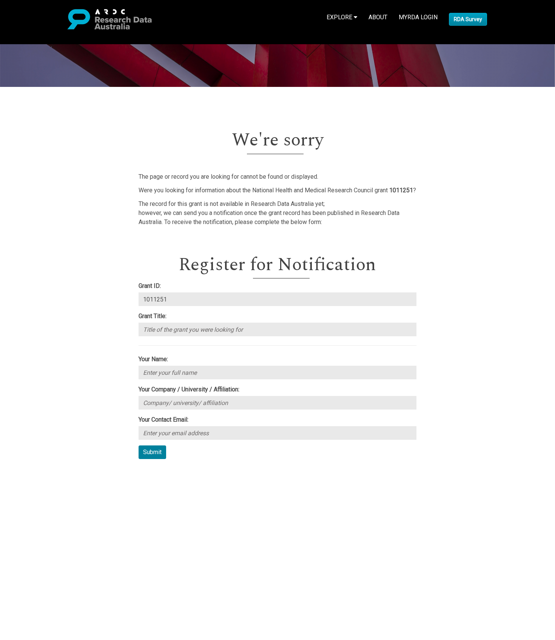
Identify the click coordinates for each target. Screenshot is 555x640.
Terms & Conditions (49, 531)
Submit (152, 452)
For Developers (44, 508)
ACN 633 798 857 (23, 563)
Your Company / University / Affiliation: (189, 389)
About (377, 17)
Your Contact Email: (163, 419)
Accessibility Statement (54, 549)
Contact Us (37, 490)
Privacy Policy (42, 540)
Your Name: (153, 359)
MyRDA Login (418, 17)
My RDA (34, 481)
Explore (340, 17)
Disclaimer (37, 499)
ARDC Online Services (52, 517)
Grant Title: (152, 316)
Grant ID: (150, 285)
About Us (35, 472)
